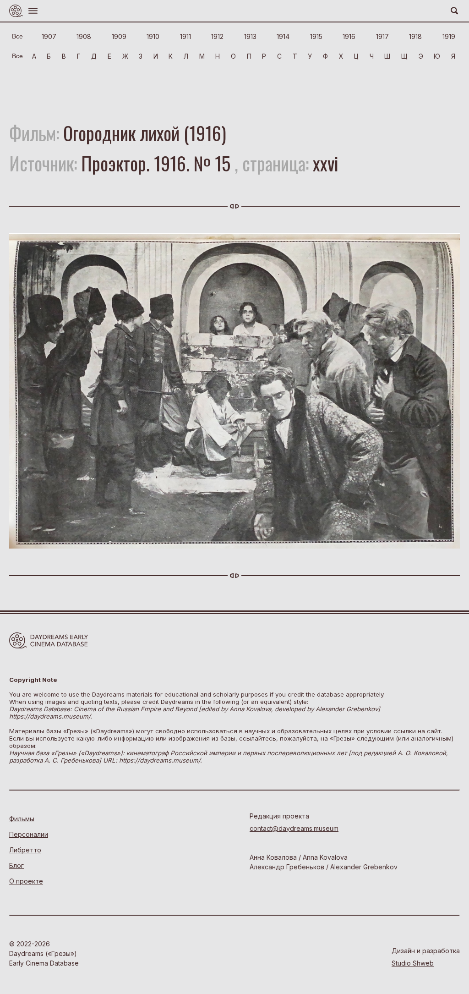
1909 (119, 36)
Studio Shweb (413, 963)
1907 (49, 36)
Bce (17, 36)
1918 (415, 36)
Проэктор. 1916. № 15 (155, 163)
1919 (448, 36)
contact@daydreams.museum (294, 828)
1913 (250, 36)
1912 (217, 36)
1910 (153, 36)
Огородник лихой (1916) (144, 133)
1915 (316, 36)
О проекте (26, 881)
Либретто (25, 850)
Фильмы (21, 819)
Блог (16, 865)
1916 (349, 36)
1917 (382, 36)
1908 (83, 36)
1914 (283, 36)
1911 (185, 36)
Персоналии (28, 834)
